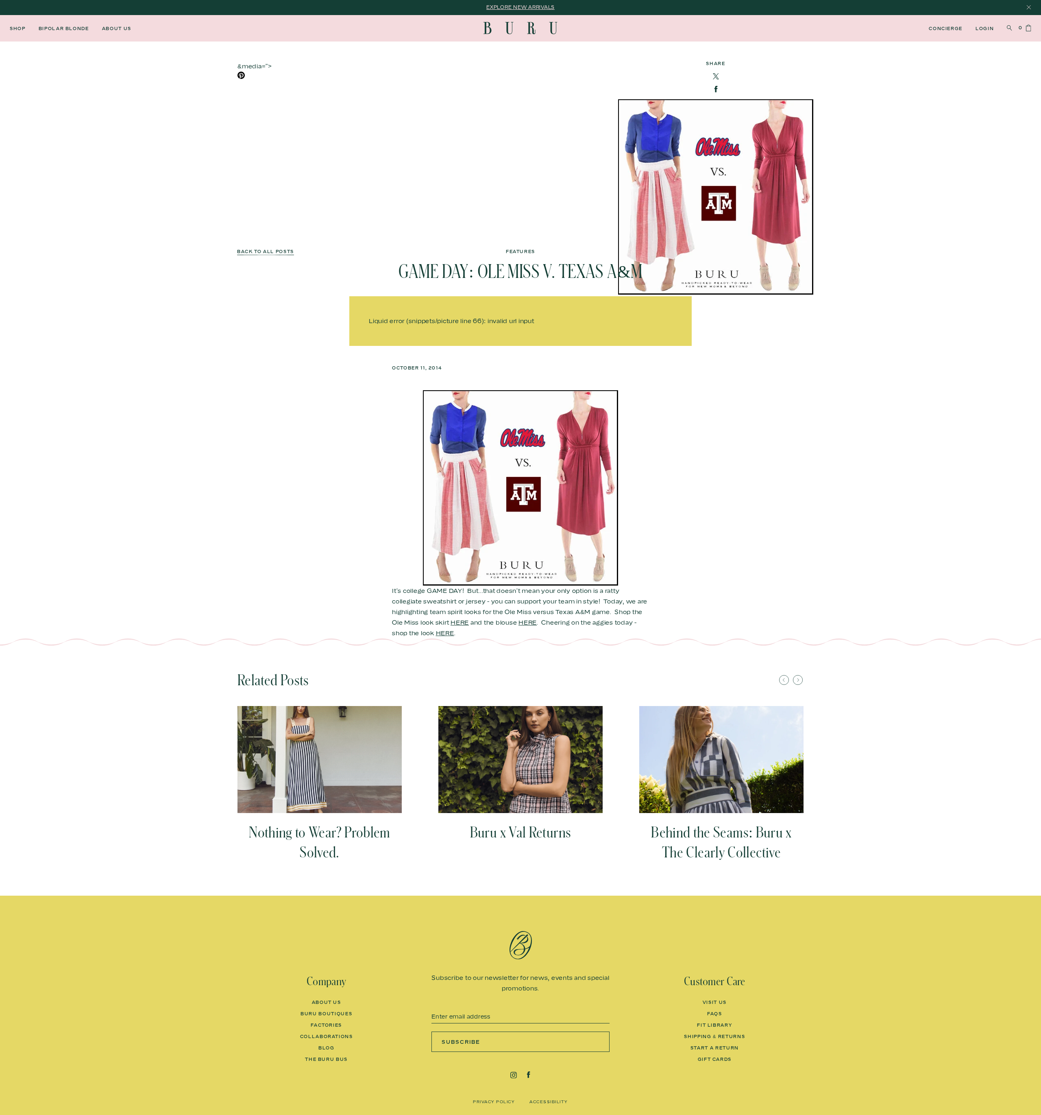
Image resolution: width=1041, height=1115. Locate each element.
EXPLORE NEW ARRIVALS (520, 7)
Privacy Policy (494, 1101)
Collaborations (326, 1036)
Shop (18, 28)
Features (520, 251)
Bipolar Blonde (64, 28)
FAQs (714, 1014)
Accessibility (548, 1101)
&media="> (254, 66)
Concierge (946, 28)
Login (985, 28)
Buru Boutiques (326, 1014)
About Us (116, 28)
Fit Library (714, 1025)
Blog (326, 1048)
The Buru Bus (326, 1059)
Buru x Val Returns (520, 832)
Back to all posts (265, 251)
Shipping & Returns (714, 1036)
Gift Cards (715, 1059)
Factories (326, 1025)
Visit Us (715, 1002)
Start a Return (714, 1048)
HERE (460, 622)
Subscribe (461, 1041)
